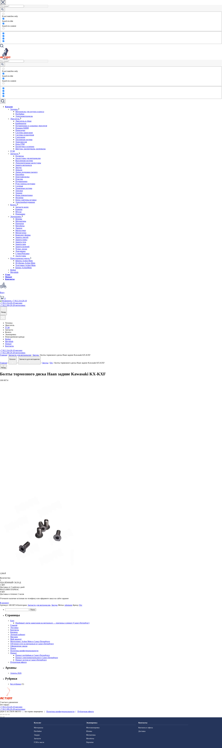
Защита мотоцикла (23, 165)
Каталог (9, 107)
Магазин (14, 637)
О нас (7, 274)
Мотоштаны (20, 221)
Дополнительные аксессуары (28, 163)
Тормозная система (23, 188)
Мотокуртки (20, 233)
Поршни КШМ (22, 128)
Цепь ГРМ (20, 144)
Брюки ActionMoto (23, 268)
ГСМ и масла (39, 742)
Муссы (18, 212)
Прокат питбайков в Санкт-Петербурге (32, 655)
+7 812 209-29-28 (12, 305)
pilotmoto (68, 605)
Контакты (10, 279)
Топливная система (23, 139)
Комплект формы (23, 235)
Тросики (19, 191)
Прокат (8, 277)
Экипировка (16, 216)
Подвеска (19, 156)
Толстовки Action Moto (25, 265)
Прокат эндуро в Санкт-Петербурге (31, 660)
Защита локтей (21, 237)
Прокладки (20, 130)
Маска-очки (20, 230)
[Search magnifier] (2, 10)
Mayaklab (14, 272)
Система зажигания (24, 133)
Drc (51, 363)
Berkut (13, 270)
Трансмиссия (21, 142)
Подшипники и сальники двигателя (31, 126)
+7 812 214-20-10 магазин (11, 350)
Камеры (18, 209)
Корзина (14, 632)
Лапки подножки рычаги (26, 172)
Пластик (19, 179)
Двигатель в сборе (23, 121)
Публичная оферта (18, 662)
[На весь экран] (6, 714)
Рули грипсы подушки (25, 184)
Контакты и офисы (145, 728)
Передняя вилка (22, 177)
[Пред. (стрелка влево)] (1, 716)
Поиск (13, 648)
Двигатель (15, 119)
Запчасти (14, 154)
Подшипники (21, 181)
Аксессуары (20, 256)
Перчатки (19, 223)
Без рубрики (15, 684)
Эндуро (37, 735)
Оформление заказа (18, 646)
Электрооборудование (25, 202)
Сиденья (19, 186)
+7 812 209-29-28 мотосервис (12, 353)
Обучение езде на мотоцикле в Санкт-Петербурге (32, 644)
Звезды (18, 167)
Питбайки (19, 114)
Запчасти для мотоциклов (19, 355)
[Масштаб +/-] (9, 714)
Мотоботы (20, 226)
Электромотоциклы (24, 116)
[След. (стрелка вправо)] (4, 716)
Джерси (18, 228)
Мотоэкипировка (92, 728)
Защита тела (20, 242)
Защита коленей (22, 246)
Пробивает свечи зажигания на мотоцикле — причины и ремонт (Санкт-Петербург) (52, 623)
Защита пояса (21, 240)
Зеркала (18, 170)
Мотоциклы (38, 728)
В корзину (4, 603)
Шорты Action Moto (24, 261)
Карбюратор (20, 123)
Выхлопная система (24, 161)
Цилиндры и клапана (24, 146)
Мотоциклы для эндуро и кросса (29, 111)
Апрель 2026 (15, 673)
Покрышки (20, 214)
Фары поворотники (24, 195)
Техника (14, 109)
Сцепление (20, 137)
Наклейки (19, 174)
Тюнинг (18, 193)
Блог (12, 621)
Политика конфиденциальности (24, 651)
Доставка (14, 627)
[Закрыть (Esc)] (1, 714)
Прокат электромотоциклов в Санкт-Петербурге (36, 658)
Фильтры (19, 197)
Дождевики (20, 251)
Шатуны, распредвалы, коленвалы (30, 149)
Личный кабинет (17, 634)
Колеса (13, 205)
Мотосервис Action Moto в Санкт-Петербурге (30, 641)
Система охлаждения (24, 135)
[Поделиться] (4, 714)
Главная (3, 355)
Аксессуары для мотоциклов (28, 158)
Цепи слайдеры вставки (25, 200)
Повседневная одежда (20, 258)
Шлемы (18, 219)
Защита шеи (20, 244)
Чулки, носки (21, 249)
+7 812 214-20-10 (11, 303)
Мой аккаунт (16, 639)
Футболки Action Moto (25, 263)
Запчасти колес (22, 207)
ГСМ (12, 151)
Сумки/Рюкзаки (22, 253)
